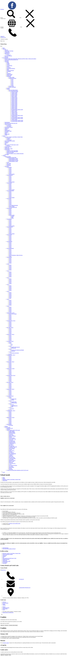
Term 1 (10, 168)
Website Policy (5, 608)
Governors (9, 54)
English (8, 63)
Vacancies (6, 56)
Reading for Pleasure (12, 78)
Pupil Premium (7, 122)
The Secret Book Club (13, 207)
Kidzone (6, 426)
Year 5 (12, 84)
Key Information (5, 57)
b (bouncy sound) (14, 104)
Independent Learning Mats (11, 157)
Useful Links (7, 147)
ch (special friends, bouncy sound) (17, 117)
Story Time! (9, 163)
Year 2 (12, 81)
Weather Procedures (8, 146)
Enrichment (9, 76)
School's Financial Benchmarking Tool (11, 59)
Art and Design (9, 65)
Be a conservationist (12, 453)
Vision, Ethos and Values (9, 50)
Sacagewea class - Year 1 (11, 320)
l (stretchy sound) (14, 107)
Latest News (7, 141)
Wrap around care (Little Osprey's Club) (11, 144)
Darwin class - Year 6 (10, 361)
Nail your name (11, 448)
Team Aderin (9, 198)
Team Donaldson (10, 175)
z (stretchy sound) (14, 116)
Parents (4, 135)
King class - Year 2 (10, 327)
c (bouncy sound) (14, 101)
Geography (9, 67)
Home (4, 477)
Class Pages (7, 166)
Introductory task (10, 428)
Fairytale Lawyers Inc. (15, 352)
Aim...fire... (11, 444)
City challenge (11, 452)
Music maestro (11, 467)
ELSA (8, 162)
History (8, 66)
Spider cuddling (11, 431)
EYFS (12, 79)
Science (8, 64)
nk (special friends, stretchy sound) (17, 121)
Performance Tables (8, 131)
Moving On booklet (10, 152)
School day (9, 137)
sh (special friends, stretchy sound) (17, 109)
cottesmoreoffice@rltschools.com (24, 587)
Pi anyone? (11, 434)
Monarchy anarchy (12, 460)
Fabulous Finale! (14, 402)
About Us (4, 48)
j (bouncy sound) (14, 111)
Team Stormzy (9, 208)
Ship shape (11, 469)
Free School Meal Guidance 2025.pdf (9, 548)
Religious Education (10, 70)
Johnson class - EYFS (10, 312)
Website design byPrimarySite (8, 612)
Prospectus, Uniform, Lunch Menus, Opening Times (14, 136)
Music (8, 69)
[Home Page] (3, 37)
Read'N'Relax (9, 424)
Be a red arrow (11, 445)
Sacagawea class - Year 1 (11, 375)
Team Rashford (9, 241)
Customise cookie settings (13, 625)
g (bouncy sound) (14, 99)
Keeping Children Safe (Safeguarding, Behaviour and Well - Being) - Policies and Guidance (20, 58)
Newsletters (7, 154)
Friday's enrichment (12, 87)
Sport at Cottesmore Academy (10, 140)
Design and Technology (11, 68)
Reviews (8, 145)
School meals (9, 139)
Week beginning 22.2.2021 (13, 160)
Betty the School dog (8, 55)
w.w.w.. (10, 464)
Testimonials (7, 51)
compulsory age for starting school (14, 523)
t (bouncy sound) (14, 95)
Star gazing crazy (12, 441)
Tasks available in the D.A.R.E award (13, 430)
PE (7, 72)
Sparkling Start (13, 398)
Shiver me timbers (12, 433)
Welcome (6, 49)
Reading (12, 216)
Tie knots (10, 451)
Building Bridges (12, 432)
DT (11, 345)
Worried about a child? (8, 148)
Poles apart (11, 462)
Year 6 (12, 85)
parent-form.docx (5, 547)
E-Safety (8, 88)
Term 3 (10, 170)
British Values (9, 75)
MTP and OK (13, 348)
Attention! (11, 455)
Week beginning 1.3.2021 (13, 161)
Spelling (12, 399)
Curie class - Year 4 (10, 341)
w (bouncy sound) (14, 114)
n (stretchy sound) (14, 97)
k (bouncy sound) (14, 102)
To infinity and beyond (13, 446)
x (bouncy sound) (14, 119)
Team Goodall (9, 182)
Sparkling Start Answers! (15, 347)
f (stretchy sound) (14, 105)
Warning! (8, 429)
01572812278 (21, 579)
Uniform (8, 138)
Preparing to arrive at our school (12, 150)
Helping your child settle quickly (12, 151)
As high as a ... (11, 454)
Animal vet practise (12, 442)
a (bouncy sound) (14, 92)
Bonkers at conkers (12, 436)
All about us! (9, 125)
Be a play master (12, 457)
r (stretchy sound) (14, 110)
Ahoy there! (11, 439)
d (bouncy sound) (14, 94)
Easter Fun (9, 164)
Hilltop (10, 256)
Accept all (6, 625)
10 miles (10, 449)
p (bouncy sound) (14, 98)
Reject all (2, 625)
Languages (9, 73)
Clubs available (11, 77)
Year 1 (12, 80)
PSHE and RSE (9, 74)
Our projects (9, 126)
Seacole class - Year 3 (10, 334)
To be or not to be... (12, 463)
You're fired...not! (12, 447)
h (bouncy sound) (14, 108)
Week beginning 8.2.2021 (13, 159)
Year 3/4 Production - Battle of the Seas (15, 255)
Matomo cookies (6, 642)
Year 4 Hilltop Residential (13, 205)
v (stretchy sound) (14, 112)
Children (4, 155)
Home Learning (11, 174)
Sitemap (4, 606)
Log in (4, 472)
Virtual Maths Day (14, 405)
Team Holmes (9, 167)
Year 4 (12, 83)
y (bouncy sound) (14, 113)
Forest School (11, 86)
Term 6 (10, 173)
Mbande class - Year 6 (10, 417)
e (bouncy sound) (14, 106)
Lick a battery (11, 459)
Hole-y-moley (11, 435)
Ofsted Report (7, 130)
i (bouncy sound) (14, 96)
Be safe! (10, 468)
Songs (10, 298)
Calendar (6, 142)
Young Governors (8, 124)
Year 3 (12, 82)
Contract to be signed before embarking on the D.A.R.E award (17, 470)
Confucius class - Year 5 (11, 354)
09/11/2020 (11, 425)
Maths (8, 62)
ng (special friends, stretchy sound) (17, 120)
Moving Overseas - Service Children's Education (15, 153)
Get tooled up (11, 443)
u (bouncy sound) (14, 103)
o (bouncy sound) (14, 100)
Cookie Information (6, 607)
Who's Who (7, 53)
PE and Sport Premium (9, 127)
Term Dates (7, 60)
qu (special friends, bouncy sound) (17, 118)
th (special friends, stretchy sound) (17, 115)
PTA (5, 143)
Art (11, 344)
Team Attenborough (10, 190)
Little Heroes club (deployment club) (11, 123)
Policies (6, 129)
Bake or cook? (11, 461)
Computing (9, 71)
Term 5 (10, 172)
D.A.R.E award (7, 427)
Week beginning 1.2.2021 (13, 158)
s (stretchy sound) (14, 93)
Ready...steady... (12, 450)
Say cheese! (11, 466)
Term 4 (10, 171)
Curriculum (7, 61)
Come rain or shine (12, 458)
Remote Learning (8, 156)
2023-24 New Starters (13, 313)
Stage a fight (11, 456)
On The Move (7, 149)
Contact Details (7, 52)
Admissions (7, 128)
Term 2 (10, 169)
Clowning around (12, 440)
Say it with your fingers (13, 465)
